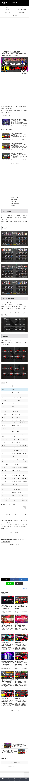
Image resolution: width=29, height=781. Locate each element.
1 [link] (24, 507)
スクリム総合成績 (15, 203)
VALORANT (5, 539)
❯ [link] (26, 507)
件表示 (7, 382)
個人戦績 (13, 205)
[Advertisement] (14, 34)
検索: (11, 386)
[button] (10, 389)
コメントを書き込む (14, 762)
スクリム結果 (14, 199)
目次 (12, 197)
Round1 (14, 201)
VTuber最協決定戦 (13, 539)
